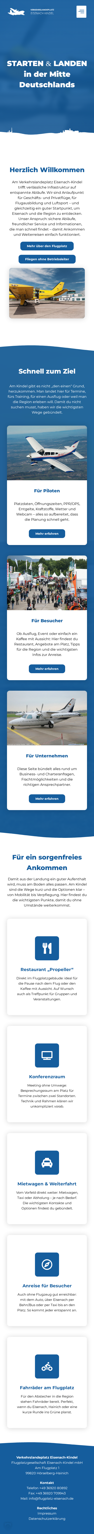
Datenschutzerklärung (47, 1519)
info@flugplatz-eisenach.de (51, 1498)
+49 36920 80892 (53, 1488)
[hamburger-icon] (81, 12)
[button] (8, 1526)
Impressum (47, 1513)
